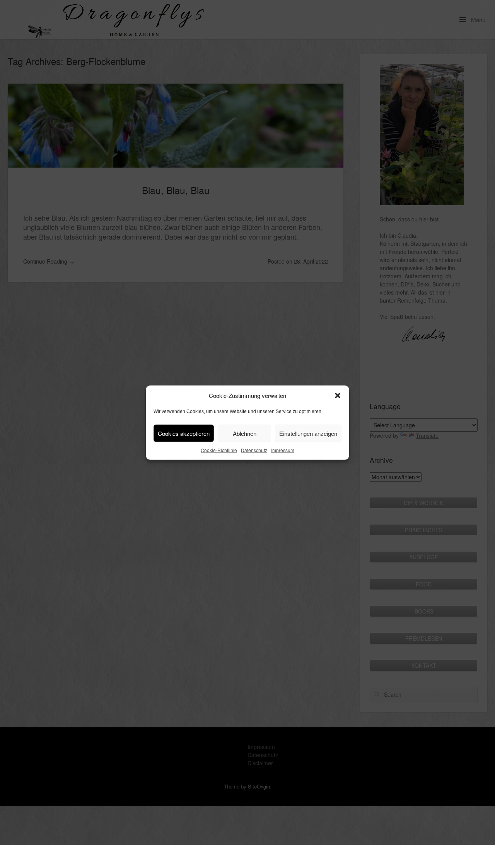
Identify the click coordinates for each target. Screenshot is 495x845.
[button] (337, 395)
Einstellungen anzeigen (308, 433)
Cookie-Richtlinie (219, 450)
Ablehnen (244, 433)
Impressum (282, 450)
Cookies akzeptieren (184, 433)
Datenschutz (254, 450)
